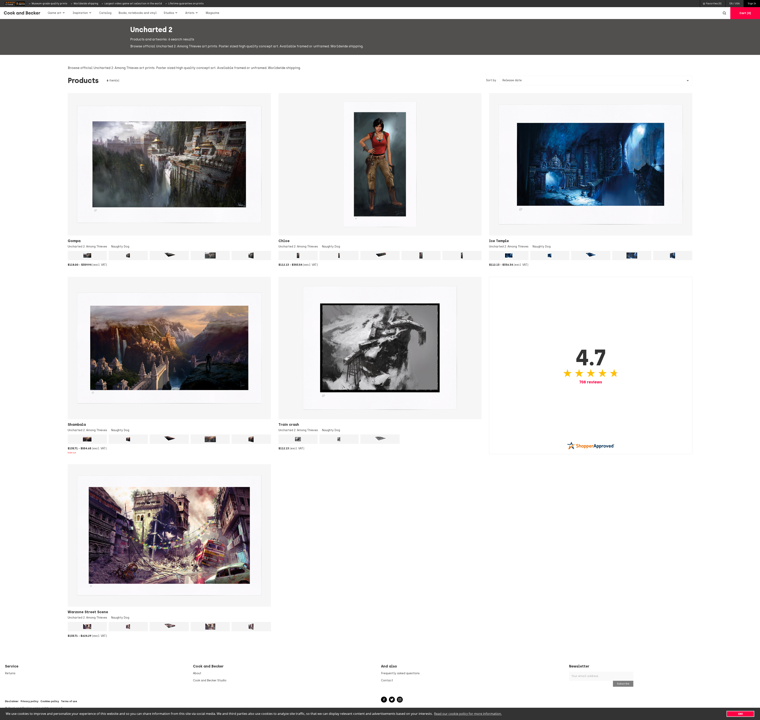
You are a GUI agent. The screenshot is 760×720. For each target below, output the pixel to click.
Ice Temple (499, 241)
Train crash (288, 424)
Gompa (74, 241)
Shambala (77, 424)
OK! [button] (740, 714)
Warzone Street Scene (88, 612)
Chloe (284, 241)
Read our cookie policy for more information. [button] (468, 713)
